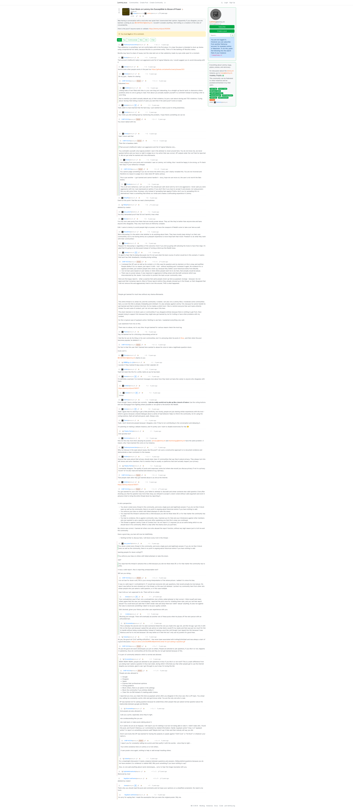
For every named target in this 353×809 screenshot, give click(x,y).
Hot (119, 40)
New (141, 40)
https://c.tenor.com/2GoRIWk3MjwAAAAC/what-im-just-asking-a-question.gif (158, 642)
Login (226, 2)
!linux (182, 338)
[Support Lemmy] (165, 2)
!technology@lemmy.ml (177, 441)
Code (221, 806)
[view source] (143, 16)
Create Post (144, 2)
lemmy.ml (133, 11)
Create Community (156, 2)
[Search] (221, 2)
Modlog (212, 100)
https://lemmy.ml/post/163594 (159, 29)
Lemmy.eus (122, 2)
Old (146, 40)
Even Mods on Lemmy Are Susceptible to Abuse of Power (156, 9)
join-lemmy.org (230, 806)
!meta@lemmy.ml (226, 73)
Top (124, 40)
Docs (216, 806)
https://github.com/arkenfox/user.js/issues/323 (168, 69)
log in (130, 34)
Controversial (132, 40)
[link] (137, 16)
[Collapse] (119, 44)
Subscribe (222, 27)
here (127, 83)
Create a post (222, 31)
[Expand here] (126, 11)
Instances (209, 806)
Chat (153, 40)
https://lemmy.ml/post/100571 (128, 388)
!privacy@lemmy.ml (158, 441)
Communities (133, 2)
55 (133, 16)
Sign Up (232, 2)
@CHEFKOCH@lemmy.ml (143, 23)
